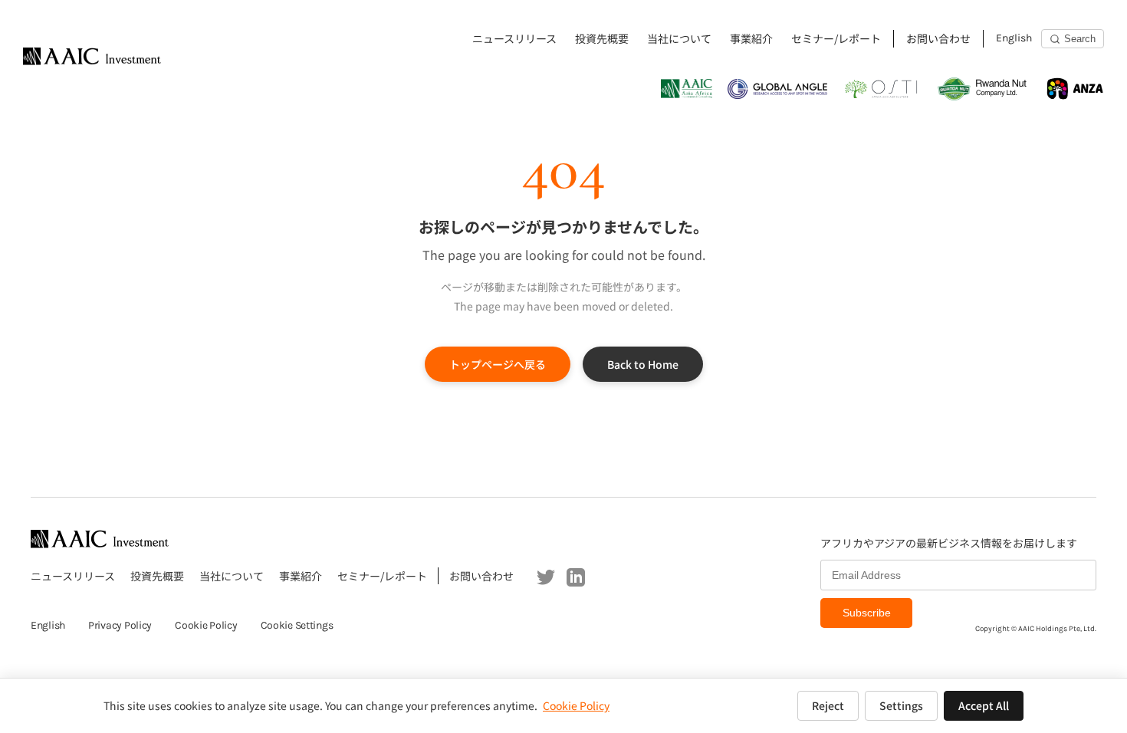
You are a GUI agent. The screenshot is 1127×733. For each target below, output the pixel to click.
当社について (679, 38)
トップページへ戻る (497, 364)
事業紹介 (751, 38)
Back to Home (642, 364)
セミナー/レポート (836, 38)
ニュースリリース (514, 38)
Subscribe (867, 612)
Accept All (983, 705)
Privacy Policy (120, 625)
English (1014, 37)
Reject (828, 705)
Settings (901, 705)
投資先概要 (602, 38)
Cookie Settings (297, 625)
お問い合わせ (938, 38)
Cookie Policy (206, 625)
